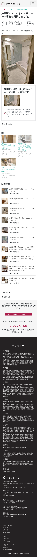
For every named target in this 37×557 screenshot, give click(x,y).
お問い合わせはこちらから (18, 314)
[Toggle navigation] (33, 3)
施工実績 (5, 527)
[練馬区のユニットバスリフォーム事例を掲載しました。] (8, 139)
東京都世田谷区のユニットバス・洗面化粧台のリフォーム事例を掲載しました (21, 248)
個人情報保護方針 (7, 549)
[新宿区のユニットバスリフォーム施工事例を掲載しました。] (8, 162)
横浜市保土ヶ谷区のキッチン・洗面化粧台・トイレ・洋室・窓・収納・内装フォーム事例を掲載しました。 (21, 268)
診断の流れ (6, 530)
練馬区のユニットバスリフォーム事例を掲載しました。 (8, 146)
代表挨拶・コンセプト (9, 545)
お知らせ (6, 297)
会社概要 (5, 547)
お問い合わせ (6, 541)
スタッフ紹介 (6, 538)
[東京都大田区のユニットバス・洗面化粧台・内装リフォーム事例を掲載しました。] (25, 139)
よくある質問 (6, 532)
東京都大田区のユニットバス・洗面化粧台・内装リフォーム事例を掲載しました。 (24, 147)
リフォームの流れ (7, 525)
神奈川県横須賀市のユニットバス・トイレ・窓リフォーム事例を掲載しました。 (21, 258)
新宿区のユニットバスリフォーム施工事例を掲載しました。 (8, 169)
